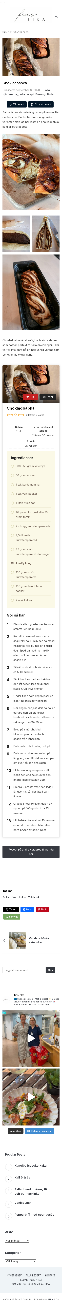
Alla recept (27, 94)
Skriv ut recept (42, 104)
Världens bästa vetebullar (39, 940)
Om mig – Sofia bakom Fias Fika (31, 1284)
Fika (14, 897)
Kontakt (50, 1275)
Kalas (22, 897)
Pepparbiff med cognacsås (34, 1214)
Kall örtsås (22, 1177)
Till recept (18, 104)
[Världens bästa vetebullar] (17, 940)
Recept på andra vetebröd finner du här (31, 852)
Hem (4, 32)
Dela (29, 909)
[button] (4, 16)
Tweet (12, 909)
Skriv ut (13, 916)
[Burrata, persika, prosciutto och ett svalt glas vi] (31, 1097)
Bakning (40, 94)
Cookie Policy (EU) (31, 1279)
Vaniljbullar (23, 1202)
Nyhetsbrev (14, 1275)
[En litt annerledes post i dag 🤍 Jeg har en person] (31, 1038)
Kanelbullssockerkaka (31, 1165)
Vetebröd (33, 897)
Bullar (51, 94)
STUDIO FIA (53, 1299)
